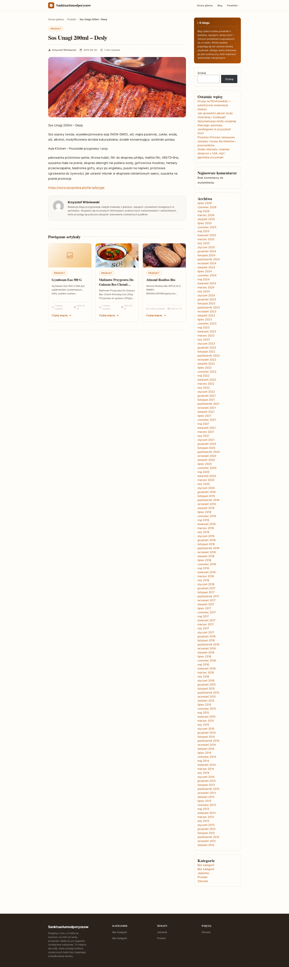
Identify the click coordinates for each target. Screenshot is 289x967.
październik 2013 (208, 788)
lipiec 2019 (204, 512)
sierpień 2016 (206, 652)
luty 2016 (203, 676)
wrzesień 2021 (207, 407)
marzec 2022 (206, 383)
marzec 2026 (206, 215)
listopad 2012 (206, 833)
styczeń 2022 (206, 391)
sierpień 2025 (206, 219)
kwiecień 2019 (207, 524)
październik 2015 (208, 692)
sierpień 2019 (206, 508)
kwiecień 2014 (207, 764)
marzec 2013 (206, 817)
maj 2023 (204, 327)
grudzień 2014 (207, 732)
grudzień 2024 (207, 251)
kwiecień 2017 (206, 620)
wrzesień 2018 (207, 552)
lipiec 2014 (204, 752)
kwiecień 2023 (207, 331)
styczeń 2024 (206, 295)
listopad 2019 (206, 496)
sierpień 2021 (206, 411)
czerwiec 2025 (207, 227)
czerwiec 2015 (207, 708)
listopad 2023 (206, 303)
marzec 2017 (206, 624)
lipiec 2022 (205, 367)
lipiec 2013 (204, 801)
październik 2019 (208, 500)
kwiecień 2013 (207, 813)
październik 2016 (208, 644)
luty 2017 (203, 628)
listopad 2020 (206, 447)
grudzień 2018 (207, 540)
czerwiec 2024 (207, 275)
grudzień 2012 (207, 829)
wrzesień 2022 (207, 359)
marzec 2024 (206, 287)
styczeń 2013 (206, 825)
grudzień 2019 (207, 492)
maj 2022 (204, 375)
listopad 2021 (206, 399)
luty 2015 (203, 724)
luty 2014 (203, 772)
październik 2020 (209, 451)
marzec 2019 (206, 528)
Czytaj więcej (60, 315)
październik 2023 (209, 307)
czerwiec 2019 (207, 516)
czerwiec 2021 (207, 419)
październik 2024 (209, 259)
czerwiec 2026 (207, 207)
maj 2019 (203, 520)
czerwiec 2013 (207, 805)
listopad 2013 (206, 784)
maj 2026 (204, 211)
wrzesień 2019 (207, 504)
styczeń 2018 (206, 584)
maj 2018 (203, 568)
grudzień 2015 (207, 684)
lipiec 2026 (205, 203)
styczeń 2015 (206, 728)
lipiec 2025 (205, 223)
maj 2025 (204, 231)
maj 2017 (203, 616)
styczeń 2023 (206, 343)
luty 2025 (204, 243)
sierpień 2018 (206, 556)
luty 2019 (203, 532)
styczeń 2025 (206, 247)
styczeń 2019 (206, 536)
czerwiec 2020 (207, 468)
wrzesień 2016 (207, 648)
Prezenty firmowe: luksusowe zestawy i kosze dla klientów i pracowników (217, 141)
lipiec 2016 (204, 656)
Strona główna (205, 5)
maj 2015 (203, 712)
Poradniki (232, 5)
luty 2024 (204, 291)
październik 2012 (208, 837)
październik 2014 (208, 740)
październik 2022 (209, 355)
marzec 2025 (206, 239)
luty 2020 (204, 484)
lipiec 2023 (205, 319)
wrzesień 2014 (207, 744)
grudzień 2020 (207, 443)
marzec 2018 (206, 576)
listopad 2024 (206, 255)
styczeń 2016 (206, 680)
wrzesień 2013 (207, 792)
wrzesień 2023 (207, 311)
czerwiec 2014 (207, 756)
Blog (219, 5)
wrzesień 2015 (207, 696)
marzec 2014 (206, 768)
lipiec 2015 (204, 704)
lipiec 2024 (205, 271)
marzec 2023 (206, 335)
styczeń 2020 (206, 488)
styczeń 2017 (206, 632)
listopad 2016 (206, 640)
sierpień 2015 (206, 700)
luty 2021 (203, 435)
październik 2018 (208, 548)
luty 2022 (204, 387)
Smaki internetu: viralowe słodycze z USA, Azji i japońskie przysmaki (213, 153)
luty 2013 (203, 821)
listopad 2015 (206, 688)
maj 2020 (204, 472)
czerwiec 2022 (207, 371)
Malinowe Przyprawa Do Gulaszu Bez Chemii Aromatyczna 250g (116, 284)
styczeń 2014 (206, 776)
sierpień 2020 (206, 460)
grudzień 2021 (207, 395)
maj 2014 (203, 760)
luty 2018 (203, 580)
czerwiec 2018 (207, 564)
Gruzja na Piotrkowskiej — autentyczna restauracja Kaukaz (214, 105)
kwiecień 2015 (207, 716)
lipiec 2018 (204, 560)
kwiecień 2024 (207, 283)
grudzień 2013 (207, 780)
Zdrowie (203, 881)
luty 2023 (204, 339)
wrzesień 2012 (207, 841)
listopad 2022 (206, 351)
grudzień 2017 (206, 588)
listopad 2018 (206, 544)
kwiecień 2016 (207, 668)
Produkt (55, 28)
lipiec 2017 (204, 608)
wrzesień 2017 (207, 600)
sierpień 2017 (206, 604)
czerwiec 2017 (207, 612)
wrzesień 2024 (207, 263)
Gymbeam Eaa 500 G (67, 279)
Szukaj (202, 73)
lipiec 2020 (205, 464)
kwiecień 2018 (207, 572)
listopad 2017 (206, 592)
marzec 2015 (206, 720)
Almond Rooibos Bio (160, 279)
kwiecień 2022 (207, 379)
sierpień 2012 (206, 845)
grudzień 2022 (207, 347)
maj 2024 (204, 279)
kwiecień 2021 (207, 427)
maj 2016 (203, 664)
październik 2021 (208, 403)
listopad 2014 (206, 736)
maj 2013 (203, 809)
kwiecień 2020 (207, 476)
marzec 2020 (206, 480)
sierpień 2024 (206, 267)
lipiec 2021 (204, 415)
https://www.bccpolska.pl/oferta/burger (76, 187)
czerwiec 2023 (207, 323)
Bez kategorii (206, 865)
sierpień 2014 (206, 748)
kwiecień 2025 (207, 235)
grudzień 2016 (207, 636)
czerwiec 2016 (207, 660)
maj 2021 (203, 423)
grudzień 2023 (207, 299)
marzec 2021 (206, 431)
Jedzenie (203, 873)
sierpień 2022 (206, 363)
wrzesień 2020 (207, 456)
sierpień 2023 (206, 315)
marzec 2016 (206, 672)
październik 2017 (208, 596)
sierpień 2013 (206, 797)
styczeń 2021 (206, 439)
